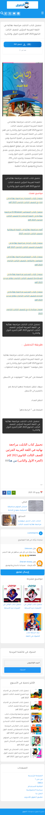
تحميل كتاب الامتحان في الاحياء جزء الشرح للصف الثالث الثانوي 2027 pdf (16, 694)
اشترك (22, 670)
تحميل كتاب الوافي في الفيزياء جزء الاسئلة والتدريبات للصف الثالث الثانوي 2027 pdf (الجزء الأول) (12, 607)
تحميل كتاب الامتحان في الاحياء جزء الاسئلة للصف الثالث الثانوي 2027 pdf (16, 706)
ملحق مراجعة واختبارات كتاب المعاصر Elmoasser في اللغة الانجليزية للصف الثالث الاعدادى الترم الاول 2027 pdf (16, 718)
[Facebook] (4, 493)
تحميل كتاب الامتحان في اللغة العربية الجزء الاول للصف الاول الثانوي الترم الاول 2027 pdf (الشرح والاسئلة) (16, 754)
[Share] (14, 493)
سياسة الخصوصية (34, 790)
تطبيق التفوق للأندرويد (33, 797)
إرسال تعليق (22, 572)
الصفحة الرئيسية (35, 776)
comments (33, 533)
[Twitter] (9, 493)
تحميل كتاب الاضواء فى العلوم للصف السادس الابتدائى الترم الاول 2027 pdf (16, 741)
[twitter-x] (10, 13)
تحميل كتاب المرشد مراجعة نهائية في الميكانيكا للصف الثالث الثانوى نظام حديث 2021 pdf (23, 278)
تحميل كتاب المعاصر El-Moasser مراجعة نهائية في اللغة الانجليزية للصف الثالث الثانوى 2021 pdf (23, 216)
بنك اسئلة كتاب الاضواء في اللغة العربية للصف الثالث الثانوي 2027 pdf (33, 635)
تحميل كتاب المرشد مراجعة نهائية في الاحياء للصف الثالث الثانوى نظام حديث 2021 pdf (24, 296)
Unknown (28, 549)
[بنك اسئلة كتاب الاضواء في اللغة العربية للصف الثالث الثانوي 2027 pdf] (33, 622)
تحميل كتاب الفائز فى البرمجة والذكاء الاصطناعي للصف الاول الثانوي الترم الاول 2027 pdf (16, 729)
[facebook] (6, 13)
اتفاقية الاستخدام (35, 787)
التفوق (24, 812)
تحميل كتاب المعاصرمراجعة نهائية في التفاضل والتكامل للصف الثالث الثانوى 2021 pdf (24, 261)
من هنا (13, 460)
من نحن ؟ (39, 780)
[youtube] (14, 13)
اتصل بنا (39, 794)
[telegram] (18, 13)
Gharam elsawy (26, 562)
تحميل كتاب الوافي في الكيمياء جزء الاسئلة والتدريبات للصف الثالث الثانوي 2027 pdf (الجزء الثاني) (33, 607)
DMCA (40, 783)
